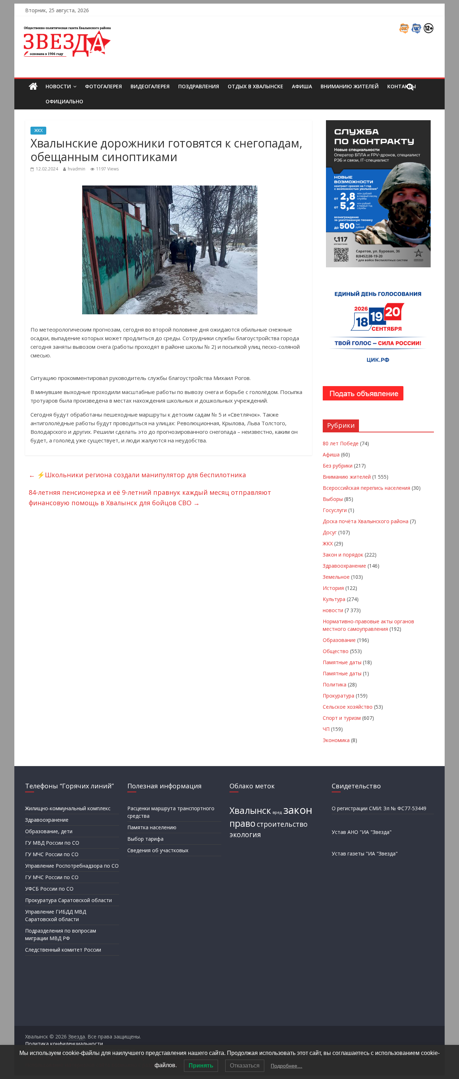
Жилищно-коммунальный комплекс (67, 808)
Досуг (330, 532)
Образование (339, 640)
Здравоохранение (344, 565)
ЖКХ (38, 130)
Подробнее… (286, 1066)
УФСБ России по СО (49, 888)
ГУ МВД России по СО (52, 842)
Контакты (401, 86)
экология (245, 834)
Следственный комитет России (63, 949)
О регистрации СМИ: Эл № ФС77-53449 (379, 808)
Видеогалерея (150, 86)
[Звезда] (33, 86)
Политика (334, 684)
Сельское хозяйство (348, 706)
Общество (336, 651)
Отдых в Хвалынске (255, 86)
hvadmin (76, 169)
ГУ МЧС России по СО (52, 854)
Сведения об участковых (157, 850)
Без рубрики (337, 465)
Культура (334, 599)
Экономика (336, 740)
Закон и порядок (343, 554)
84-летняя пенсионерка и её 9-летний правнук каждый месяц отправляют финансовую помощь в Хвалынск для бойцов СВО (150, 497)
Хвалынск (250, 810)
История (333, 588)
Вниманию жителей (350, 86)
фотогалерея (103, 86)
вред (277, 812)
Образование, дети (48, 831)
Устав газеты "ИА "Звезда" (365, 853)
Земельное (336, 576)
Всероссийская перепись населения (366, 487)
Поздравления (198, 86)
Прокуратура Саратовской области (68, 900)
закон (297, 810)
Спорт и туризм (342, 717)
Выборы (333, 499)
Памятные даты (342, 662)
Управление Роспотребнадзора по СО (72, 865)
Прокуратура (338, 695)
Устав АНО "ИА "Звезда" (362, 832)
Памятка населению (151, 827)
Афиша (302, 86)
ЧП (326, 729)
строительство (282, 824)
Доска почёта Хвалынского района (365, 521)
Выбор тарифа (145, 838)
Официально (64, 101)
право (242, 823)
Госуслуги (335, 510)
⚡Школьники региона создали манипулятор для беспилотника (137, 474)
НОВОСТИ (58, 86)
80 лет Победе (341, 443)
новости (333, 610)
